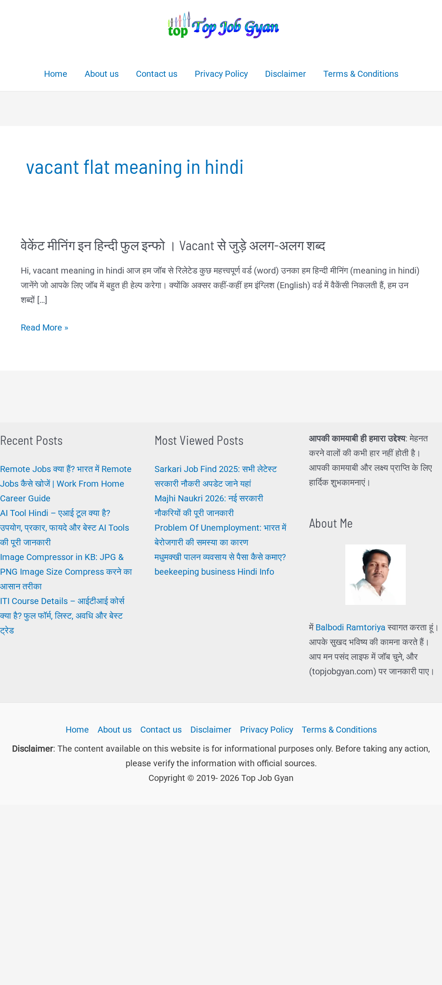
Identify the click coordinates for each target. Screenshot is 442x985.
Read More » (44, 328)
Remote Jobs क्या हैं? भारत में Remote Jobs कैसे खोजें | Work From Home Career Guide (66, 484)
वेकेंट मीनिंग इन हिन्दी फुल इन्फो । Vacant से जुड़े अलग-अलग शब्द (173, 245)
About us (115, 729)
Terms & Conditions (339, 729)
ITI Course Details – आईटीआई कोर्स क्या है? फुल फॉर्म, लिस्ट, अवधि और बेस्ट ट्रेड (62, 616)
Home (77, 729)
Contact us (161, 729)
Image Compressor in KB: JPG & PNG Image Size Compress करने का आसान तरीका (66, 572)
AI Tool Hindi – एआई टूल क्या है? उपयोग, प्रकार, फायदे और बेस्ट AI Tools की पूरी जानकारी (64, 528)
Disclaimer (210, 729)
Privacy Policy (266, 729)
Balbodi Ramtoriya (350, 627)
